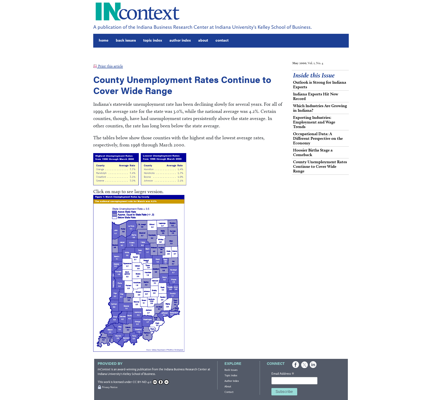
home (103, 40)
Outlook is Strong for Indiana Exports (319, 84)
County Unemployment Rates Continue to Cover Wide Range (320, 166)
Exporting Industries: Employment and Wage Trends (314, 122)
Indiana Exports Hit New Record (315, 96)
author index (180, 40)
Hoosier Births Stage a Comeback (313, 152)
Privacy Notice (109, 387)
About (227, 386)
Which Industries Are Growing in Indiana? (320, 108)
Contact (228, 392)
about (203, 40)
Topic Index (230, 375)
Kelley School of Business (139, 374)
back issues (126, 40)
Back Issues (231, 369)
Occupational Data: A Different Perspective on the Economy (318, 138)
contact (222, 40)
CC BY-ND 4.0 (142, 382)
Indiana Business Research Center (185, 369)
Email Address (282, 373)
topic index (152, 40)
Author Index (231, 381)
